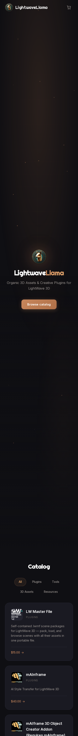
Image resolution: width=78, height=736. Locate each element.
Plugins (37, 581)
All (20, 581)
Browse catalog (39, 304)
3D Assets (26, 591)
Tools (55, 581)
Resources (51, 591)
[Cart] (69, 7)
